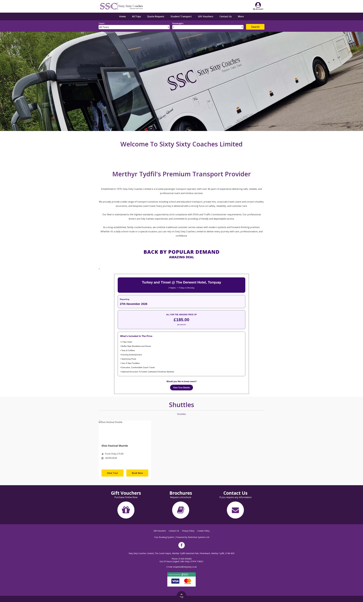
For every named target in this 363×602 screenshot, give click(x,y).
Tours (101, 23)
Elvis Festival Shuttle (115, 445)
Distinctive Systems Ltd (198, 537)
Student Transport (181, 16)
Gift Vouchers (205, 16)
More (241, 16)
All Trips (136, 16)
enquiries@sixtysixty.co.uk (185, 566)
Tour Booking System (164, 537)
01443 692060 (185, 558)
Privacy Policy (188, 530)
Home (122, 16)
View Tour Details (181, 387)
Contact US (174, 530)
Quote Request (155, 16)
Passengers (177, 23)
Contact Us (226, 16)
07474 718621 (196, 561)
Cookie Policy (203, 530)
